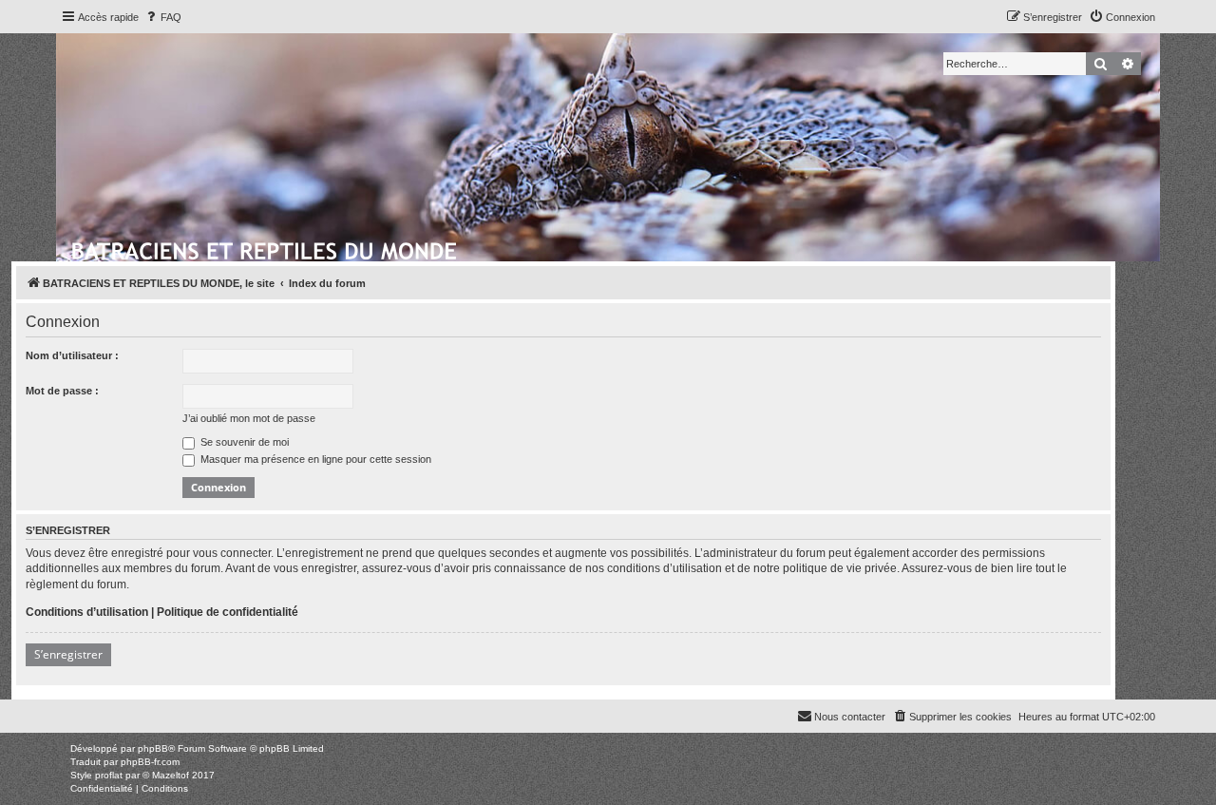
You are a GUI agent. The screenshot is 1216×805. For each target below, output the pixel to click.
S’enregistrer (68, 654)
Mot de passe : (62, 390)
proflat (109, 775)
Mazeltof (170, 775)
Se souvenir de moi (243, 442)
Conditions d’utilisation (87, 612)
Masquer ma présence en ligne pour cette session (314, 459)
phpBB (153, 748)
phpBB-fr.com (150, 762)
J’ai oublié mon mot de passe (248, 418)
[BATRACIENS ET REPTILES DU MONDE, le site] (265, 248)
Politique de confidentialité (227, 612)
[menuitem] (162, 17)
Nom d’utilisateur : (72, 355)
